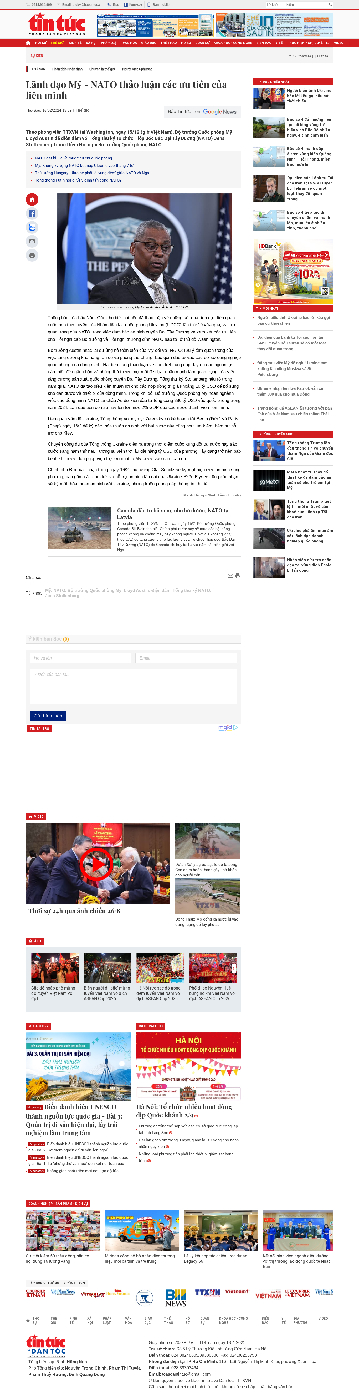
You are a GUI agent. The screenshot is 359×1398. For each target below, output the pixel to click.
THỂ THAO (168, 43)
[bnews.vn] (162, 1298)
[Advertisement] (133, 619)
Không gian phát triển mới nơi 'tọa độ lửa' (74, 1171)
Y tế (279, 43)
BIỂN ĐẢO (264, 43)
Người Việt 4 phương (137, 69)
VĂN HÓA (130, 43)
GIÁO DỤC (148, 43)
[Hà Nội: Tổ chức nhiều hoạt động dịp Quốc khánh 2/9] (188, 1067)
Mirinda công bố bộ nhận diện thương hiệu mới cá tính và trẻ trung (140, 1259)
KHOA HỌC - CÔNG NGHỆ (233, 43)
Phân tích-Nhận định (67, 69)
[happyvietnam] (102, 1292)
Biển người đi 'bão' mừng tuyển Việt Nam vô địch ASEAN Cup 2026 (107, 993)
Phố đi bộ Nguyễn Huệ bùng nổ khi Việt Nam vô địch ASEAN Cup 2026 (212, 993)
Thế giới (39, 69)
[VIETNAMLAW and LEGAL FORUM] (77, 1295)
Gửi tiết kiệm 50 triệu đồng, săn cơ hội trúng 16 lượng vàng (57, 1259)
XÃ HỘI (91, 43)
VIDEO (338, 43)
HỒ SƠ (186, 43)
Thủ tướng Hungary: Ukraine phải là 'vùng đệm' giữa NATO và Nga (92, 173)
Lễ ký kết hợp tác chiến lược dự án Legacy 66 (215, 1259)
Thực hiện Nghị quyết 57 (308, 43)
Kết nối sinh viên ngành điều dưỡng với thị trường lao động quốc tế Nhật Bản (296, 1261)
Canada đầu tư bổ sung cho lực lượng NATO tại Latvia (173, 514)
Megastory (34, 1107)
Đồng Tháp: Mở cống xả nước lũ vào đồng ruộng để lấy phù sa (206, 922)
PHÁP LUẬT (110, 43)
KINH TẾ (75, 43)
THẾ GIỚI (57, 43)
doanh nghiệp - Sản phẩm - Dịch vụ (58, 1204)
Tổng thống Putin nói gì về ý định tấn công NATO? (78, 180)
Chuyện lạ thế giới (102, 69)
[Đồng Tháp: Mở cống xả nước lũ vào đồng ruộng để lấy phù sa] (207, 896)
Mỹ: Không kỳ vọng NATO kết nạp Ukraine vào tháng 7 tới (85, 165)
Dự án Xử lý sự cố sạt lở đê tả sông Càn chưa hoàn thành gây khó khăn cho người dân (206, 869)
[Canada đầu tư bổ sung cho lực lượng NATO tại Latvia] (80, 529)
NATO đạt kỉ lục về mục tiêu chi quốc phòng (73, 158)
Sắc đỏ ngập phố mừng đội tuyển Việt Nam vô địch (53, 993)
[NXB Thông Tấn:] (132, 1298)
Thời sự (39, 43)
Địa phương (300, 1321)
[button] (234, 968)
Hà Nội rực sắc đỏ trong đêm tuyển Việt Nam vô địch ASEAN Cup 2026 (158, 993)
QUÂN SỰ (202, 43)
